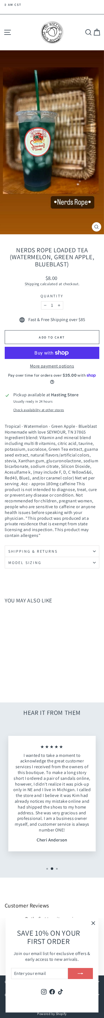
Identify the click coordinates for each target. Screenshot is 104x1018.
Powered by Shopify (52, 1014)
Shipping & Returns (32, 551)
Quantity (51, 295)
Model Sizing (25, 562)
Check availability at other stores (38, 410)
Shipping (32, 283)
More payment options (52, 366)
